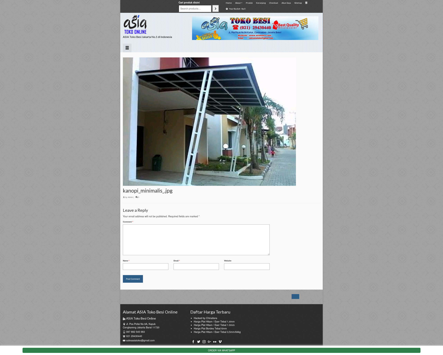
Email (177, 260)
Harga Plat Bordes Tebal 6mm (210, 328)
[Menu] (127, 48)
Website (227, 260)
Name (126, 260)
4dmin (130, 197)
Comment (128, 221)
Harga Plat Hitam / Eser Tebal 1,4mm (214, 321)
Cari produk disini (189, 2)
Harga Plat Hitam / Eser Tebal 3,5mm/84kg (217, 332)
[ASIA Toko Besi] (154, 24)
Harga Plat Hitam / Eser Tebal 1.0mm (214, 325)
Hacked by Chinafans (205, 318)
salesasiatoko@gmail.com (140, 340)
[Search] (215, 8)
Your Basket (237, 8)
